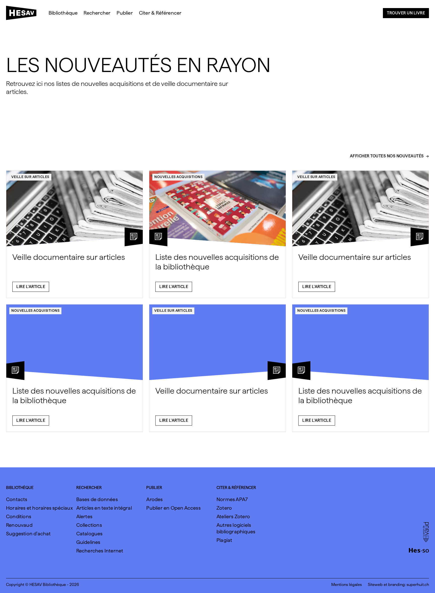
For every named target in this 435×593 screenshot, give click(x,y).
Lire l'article (30, 286)
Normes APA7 (232, 499)
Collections (89, 525)
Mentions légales (346, 584)
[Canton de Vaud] (426, 532)
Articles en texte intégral (104, 508)
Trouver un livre (406, 13)
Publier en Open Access (173, 508)
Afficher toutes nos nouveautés (387, 156)
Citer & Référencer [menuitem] (160, 13)
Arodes (154, 499)
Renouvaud (19, 525)
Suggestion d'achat (28, 534)
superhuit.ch (418, 584)
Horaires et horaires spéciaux (39, 508)
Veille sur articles (30, 177)
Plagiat (224, 540)
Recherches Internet (99, 551)
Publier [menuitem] (125, 13)
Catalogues (89, 534)
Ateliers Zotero (233, 516)
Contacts (16, 499)
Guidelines (88, 542)
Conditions (18, 516)
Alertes (84, 516)
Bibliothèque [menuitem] (63, 13)
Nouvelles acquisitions (178, 177)
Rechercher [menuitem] (97, 13)
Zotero (224, 508)
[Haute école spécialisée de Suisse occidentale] (419, 549)
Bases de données (97, 499)
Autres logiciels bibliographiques (235, 528)
